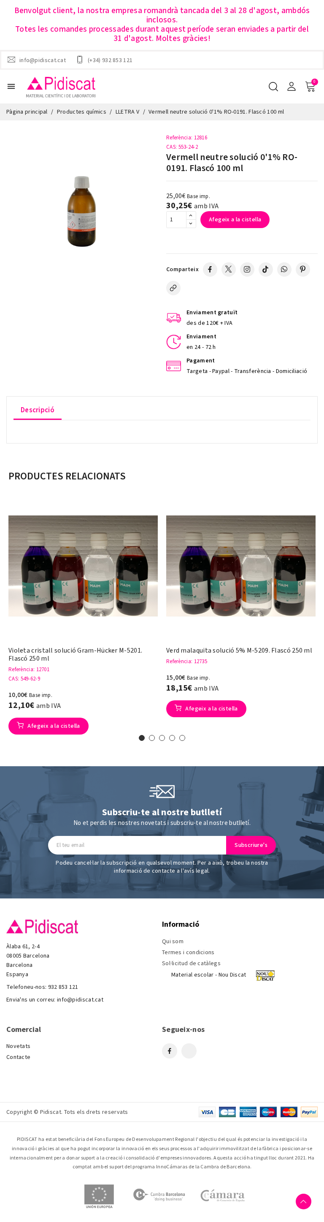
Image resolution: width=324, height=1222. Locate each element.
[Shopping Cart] (310, 87)
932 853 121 (63, 987)
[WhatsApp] (284, 269)
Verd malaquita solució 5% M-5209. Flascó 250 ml (239, 651)
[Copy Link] (173, 288)
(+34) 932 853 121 (110, 60)
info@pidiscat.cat (42, 60)
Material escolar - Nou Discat (208, 975)
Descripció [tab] (37, 410)
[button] (142, 738)
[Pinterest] (303, 269)
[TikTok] (266, 269)
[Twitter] (228, 269)
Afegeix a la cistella (235, 219)
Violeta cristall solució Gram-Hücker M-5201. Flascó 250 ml (75, 655)
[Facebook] (210, 269)
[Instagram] (247, 269)
